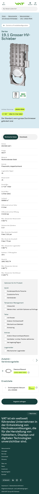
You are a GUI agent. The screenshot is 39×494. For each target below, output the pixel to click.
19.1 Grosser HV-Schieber (9, 19)
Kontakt (3, 474)
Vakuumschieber (24, 16)
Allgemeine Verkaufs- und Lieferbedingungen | (14, 488)
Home (3, 16)
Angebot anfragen (19, 401)
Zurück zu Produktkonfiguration (17, 25)
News (3, 466)
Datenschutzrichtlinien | (16, 485)
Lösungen (4, 451)
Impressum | (5, 485)
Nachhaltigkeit (5, 472)
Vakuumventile (12, 16)
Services (3, 454)
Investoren (4, 469)
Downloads (4, 456)
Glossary (4, 459)
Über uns (4, 463)
